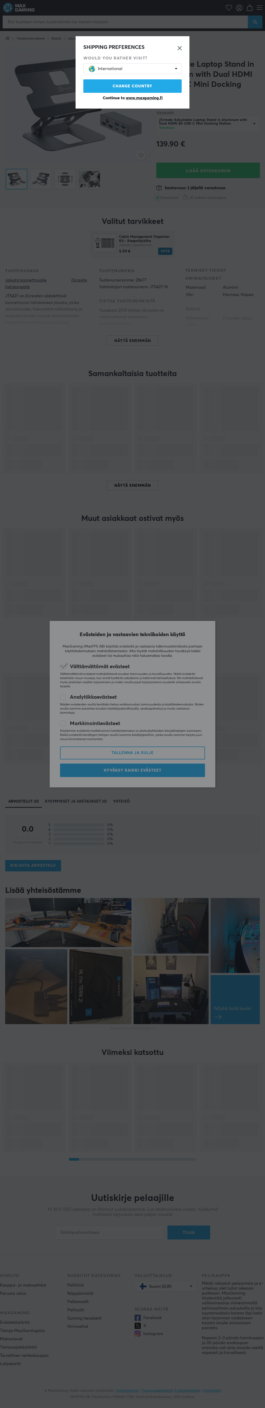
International (110, 69)
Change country (132, 86)
